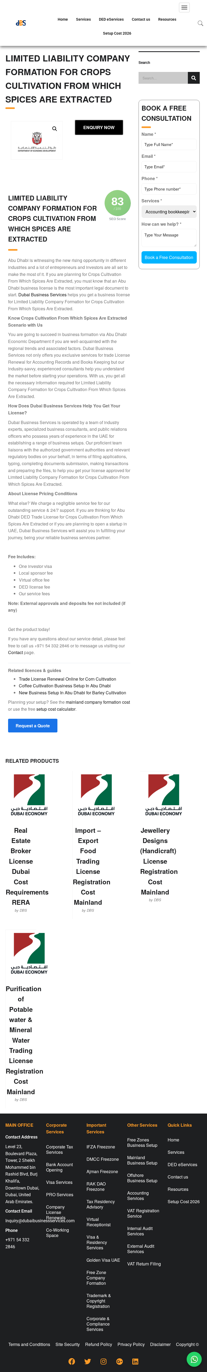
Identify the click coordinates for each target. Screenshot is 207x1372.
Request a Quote (33, 726)
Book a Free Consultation (169, 257)
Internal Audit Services (140, 1231)
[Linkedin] (135, 1361)
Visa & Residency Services (97, 1242)
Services (83, 19)
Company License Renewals (55, 1212)
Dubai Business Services (42, 294)
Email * (149, 156)
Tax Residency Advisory (101, 1204)
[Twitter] (87, 1361)
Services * (152, 201)
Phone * (150, 178)
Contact (15, 652)
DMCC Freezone (103, 1159)
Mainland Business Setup (142, 1160)
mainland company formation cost (98, 702)
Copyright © (187, 1344)
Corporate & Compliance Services (98, 1323)
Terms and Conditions (29, 1344)
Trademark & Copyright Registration (99, 1300)
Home (63, 19)
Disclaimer (160, 1344)
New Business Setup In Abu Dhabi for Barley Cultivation (72, 692)
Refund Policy (98, 1344)
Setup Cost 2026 (117, 33)
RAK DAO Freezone (96, 1186)
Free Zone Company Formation (96, 1277)
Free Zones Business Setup (142, 1142)
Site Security (68, 1344)
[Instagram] (103, 1361)
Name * (149, 134)
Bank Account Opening (59, 1167)
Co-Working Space (57, 1232)
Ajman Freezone (102, 1171)
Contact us (141, 19)
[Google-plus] (119, 1361)
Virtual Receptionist (99, 1222)
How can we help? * (161, 224)
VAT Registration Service (143, 1213)
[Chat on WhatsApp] (194, 1359)
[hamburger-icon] (184, 7)
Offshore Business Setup (142, 1178)
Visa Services (59, 1182)
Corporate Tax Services (59, 1149)
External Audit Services (140, 1248)
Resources (167, 19)
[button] (55, 129)
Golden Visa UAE (103, 1260)
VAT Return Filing (144, 1264)
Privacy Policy (131, 1344)
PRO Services (59, 1194)
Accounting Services (138, 1195)
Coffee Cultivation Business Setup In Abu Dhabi (65, 686)
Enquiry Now (99, 127)
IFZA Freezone (101, 1147)
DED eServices (111, 19)
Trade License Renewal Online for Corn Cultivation (67, 679)
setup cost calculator (55, 709)
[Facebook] (71, 1361)
